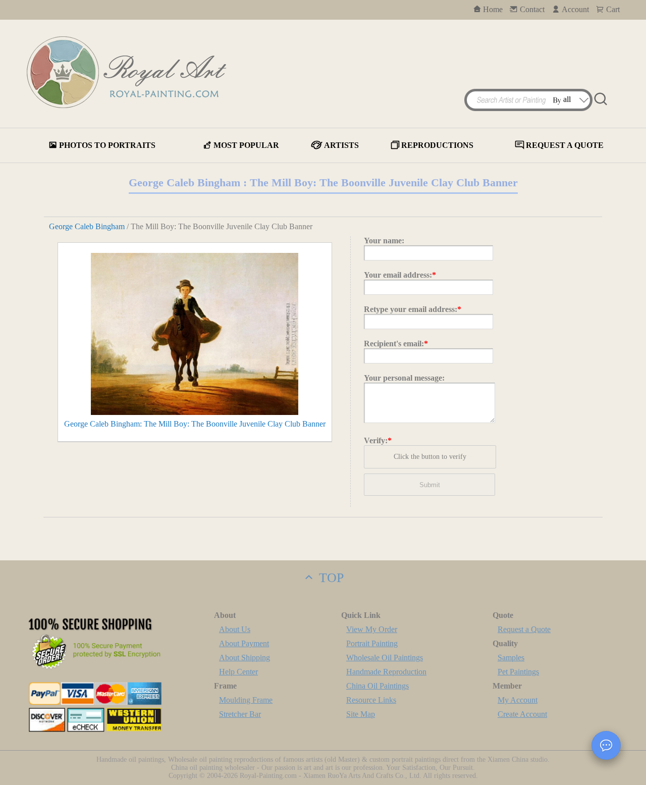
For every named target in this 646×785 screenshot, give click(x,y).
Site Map (360, 714)
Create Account (522, 714)
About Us (234, 629)
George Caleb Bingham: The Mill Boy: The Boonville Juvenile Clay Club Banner (195, 424)
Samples (511, 657)
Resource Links (371, 700)
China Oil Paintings (377, 686)
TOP (329, 577)
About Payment (244, 643)
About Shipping (244, 657)
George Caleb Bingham (87, 226)
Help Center (238, 671)
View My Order (371, 629)
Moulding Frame (246, 700)
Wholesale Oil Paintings (384, 657)
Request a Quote (524, 629)
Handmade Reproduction (386, 671)
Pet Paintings (518, 671)
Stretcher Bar (240, 714)
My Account (517, 700)
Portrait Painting (372, 643)
